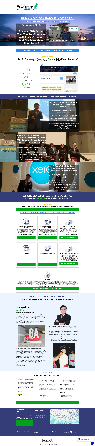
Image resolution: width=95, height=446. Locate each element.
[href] (64, 416)
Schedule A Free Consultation (70, 6)
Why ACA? (59, 6)
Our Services (51, 6)
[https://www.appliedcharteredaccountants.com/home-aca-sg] (27, 7)
